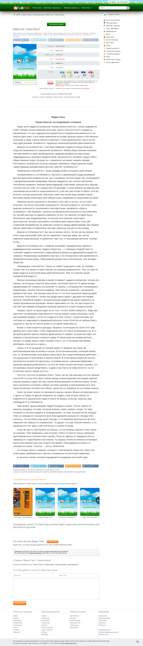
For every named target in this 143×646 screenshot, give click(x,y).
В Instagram (55, 40)
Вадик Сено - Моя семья (90, 517)
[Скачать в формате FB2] (63, 77)
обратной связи (71, 643)
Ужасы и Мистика (47, 629)
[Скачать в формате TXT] (77, 77)
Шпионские (16, 632)
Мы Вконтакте (90, 40)
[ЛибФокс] (21, 8)
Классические (17, 625)
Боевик (15, 615)
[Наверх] (137, 642)
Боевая (44, 615)
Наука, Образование (112, 28)
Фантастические (75, 620)
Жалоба (50, 83)
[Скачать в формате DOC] (84, 77)
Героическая (46, 618)
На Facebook (20, 40)
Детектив (16, 618)
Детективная (46, 620)
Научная (44, 625)
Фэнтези (44, 632)
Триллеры (16, 629)
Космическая (46, 622)
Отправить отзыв (20, 603)
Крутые (15, 627)
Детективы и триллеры (52, 8)
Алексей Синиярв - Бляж (45, 517)
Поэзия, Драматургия (112, 62)
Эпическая (45, 634)
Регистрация (124, 2)
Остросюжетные (75, 622)
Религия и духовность (112, 48)
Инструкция (85, 88)
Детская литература (112, 40)
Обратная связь (103, 634)
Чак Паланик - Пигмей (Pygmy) (23, 517)
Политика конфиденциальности (108, 632)
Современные (74, 625)
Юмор (108, 56)
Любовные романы (71, 8)
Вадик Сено (59, 50)
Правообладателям (104, 629)
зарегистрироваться (35, 553)
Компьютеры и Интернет (113, 59)
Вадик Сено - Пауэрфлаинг (67, 517)
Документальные (111, 31)
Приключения (110, 37)
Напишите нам (60, 85)
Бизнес (108, 45)
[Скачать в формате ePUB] (70, 77)
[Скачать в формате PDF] (91, 77)
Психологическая (47, 627)
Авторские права (56, 24)
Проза (108, 34)
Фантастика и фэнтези (113, 20)
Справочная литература (113, 51)
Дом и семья (110, 42)
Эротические (74, 627)
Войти (114, 2)
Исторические (17, 622)
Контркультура (60, 59)
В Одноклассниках (74, 40)
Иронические (17, 620)
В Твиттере (38, 40)
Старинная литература (113, 54)
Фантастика (85, 8)
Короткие (73, 618)
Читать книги (37, 8)
